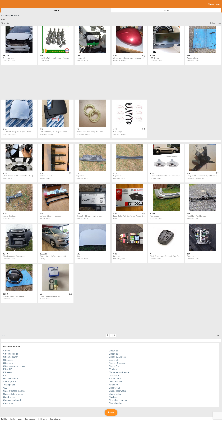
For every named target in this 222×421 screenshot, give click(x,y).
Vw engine (113, 385)
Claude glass (9, 397)
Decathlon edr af (10, 378)
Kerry (47, 61)
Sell (112, 412)
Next (218, 335)
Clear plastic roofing (118, 400)
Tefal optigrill (9, 385)
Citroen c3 (113, 354)
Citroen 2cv (114, 366)
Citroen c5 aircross (117, 357)
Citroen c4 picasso (117, 363)
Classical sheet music (13, 394)
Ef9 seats (7, 372)
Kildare (123, 61)
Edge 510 (7, 369)
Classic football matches (14, 391)
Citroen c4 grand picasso (14, 366)
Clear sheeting (115, 403)
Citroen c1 (113, 360)
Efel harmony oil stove (119, 372)
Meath (48, 218)
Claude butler (115, 394)
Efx (4, 375)
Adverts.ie (11, 4)
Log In (218, 4)
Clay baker (113, 397)
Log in (20, 419)
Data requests (30, 419)
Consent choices (55, 419)
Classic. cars (114, 388)
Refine (212, 23)
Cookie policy (42, 419)
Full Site (4, 419)
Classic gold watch (117, 391)
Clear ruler (8, 403)
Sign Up (211, 4)
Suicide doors (115, 378)
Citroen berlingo (10, 354)
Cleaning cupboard (12, 400)
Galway (42, 259)
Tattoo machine (115, 382)
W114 (5, 388)
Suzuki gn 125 (9, 382)
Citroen (6, 351)
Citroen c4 (113, 351)
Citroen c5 (8, 360)
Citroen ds (8, 363)
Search (56, 10)
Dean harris (114, 375)
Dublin (123, 134)
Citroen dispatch (10, 357)
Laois (13, 61)
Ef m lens (113, 369)
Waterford (200, 178)
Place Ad (166, 10)
